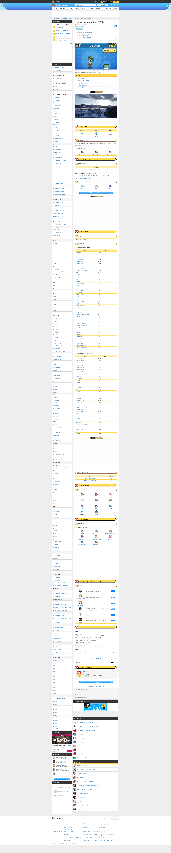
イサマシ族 (55, 318)
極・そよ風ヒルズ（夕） (80, 400)
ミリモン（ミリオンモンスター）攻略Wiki (89, 840)
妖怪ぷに (78, 692)
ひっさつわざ (55, 652)
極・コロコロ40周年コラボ (80, 371)
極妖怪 (54, 266)
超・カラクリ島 (78, 376)
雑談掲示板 (89, 37)
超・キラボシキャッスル (80, 254)
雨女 (96, 508)
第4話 (54, 671)
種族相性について (56, 558)
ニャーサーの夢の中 (79, 343)
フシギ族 (54, 321)
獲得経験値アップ (56, 435)
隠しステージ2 (55, 89)
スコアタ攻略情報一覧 (57, 577)
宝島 (76, 431)
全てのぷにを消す (56, 362)
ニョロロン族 (55, 337)
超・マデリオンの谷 (79, 263)
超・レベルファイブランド (80, 393)
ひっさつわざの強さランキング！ (59, 351)
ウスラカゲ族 (55, 332)
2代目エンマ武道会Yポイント (90, 478)
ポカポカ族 (55, 329)
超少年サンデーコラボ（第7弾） (81, 349)
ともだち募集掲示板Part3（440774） (60, 183)
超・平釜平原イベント (80, 261)
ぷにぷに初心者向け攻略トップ (59, 602)
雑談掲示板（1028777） (57, 154)
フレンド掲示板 (83, 37)
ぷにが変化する (56, 402)
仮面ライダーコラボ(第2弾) (81, 323)
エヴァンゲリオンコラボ (80, 290)
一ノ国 (77, 413)
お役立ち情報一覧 (56, 238)
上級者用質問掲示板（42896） (59, 191)
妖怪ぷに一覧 (108, 8)
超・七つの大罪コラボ (80, 259)
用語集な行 (55, 712)
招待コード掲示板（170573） (58, 186)
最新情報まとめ (56, 229)
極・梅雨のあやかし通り (80, 369)
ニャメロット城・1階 (79, 321)
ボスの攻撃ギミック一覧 (57, 596)
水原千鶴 (82, 35)
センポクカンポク (82, 502)
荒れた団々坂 (78, 296)
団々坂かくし (55, 102)
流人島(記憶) (78, 281)
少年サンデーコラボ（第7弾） (81, 347)
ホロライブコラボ (79, 312)
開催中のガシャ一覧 (57, 448)
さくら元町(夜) (78, 387)
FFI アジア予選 (78, 404)
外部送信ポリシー (82, 818)
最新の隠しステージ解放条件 (58, 81)
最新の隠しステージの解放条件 (61, 30)
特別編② (54, 693)
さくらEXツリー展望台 (57, 541)
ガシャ (91, 8)
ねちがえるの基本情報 (82, 85)
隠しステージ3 (55, 92)
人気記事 (57, 24)
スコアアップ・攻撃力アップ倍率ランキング (61, 224)
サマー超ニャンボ (89, 34)
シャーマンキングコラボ (80, 283)
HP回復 (54, 421)
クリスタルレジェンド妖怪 (58, 271)
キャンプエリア (78, 433)
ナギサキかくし (56, 119)
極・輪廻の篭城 (78, 252)
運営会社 (96, 818)
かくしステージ (63, 8)
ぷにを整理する (56, 400)
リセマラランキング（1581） (58, 207)
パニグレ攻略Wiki (102, 837)
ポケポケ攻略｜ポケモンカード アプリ (106, 824)
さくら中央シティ (56, 481)
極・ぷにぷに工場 (79, 402)
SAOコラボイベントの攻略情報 (87, 30)
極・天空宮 (78, 391)
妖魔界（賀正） (78, 332)
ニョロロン (96, 136)
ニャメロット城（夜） (80, 319)
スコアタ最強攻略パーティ (58, 580)
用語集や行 (55, 720)
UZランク (55, 282)
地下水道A (55, 525)
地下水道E (55, 536)
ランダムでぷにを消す (57, 356)
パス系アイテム (56, 630)
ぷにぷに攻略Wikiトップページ (59, 67)
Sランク (54, 299)
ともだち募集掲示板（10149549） (59, 160)
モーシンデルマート (57, 511)
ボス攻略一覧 (55, 591)
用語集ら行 (55, 723)
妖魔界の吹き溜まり (79, 336)
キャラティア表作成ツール (58, 202)
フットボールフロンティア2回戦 (81, 374)
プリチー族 (55, 326)
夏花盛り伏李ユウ (96, 154)
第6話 (54, 676)
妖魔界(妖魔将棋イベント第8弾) (81, 307)
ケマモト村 (55, 498)
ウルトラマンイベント (80, 274)
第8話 (54, 682)
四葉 (96, 188)
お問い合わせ (90, 818)
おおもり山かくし (56, 100)
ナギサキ (54, 495)
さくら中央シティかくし (57, 105)
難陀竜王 (96, 497)
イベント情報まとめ (57, 232)
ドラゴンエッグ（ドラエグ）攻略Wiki (106, 840)
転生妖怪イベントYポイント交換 (90, 480)
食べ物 (54, 635)
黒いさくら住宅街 (79, 358)
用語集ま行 (55, 717)
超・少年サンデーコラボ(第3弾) (81, 407)
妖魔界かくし (55, 116)
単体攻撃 (54, 364)
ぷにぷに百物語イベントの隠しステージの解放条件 (63, 40)
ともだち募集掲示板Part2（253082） (60, 163)
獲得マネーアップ (56, 438)
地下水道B (55, 528)
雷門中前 (77, 385)
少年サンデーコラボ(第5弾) (81, 268)
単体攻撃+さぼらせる (57, 370)
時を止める (55, 389)
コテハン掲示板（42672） (58, 157)
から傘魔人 (96, 502)
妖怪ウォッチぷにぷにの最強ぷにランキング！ (63, 36)
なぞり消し (55, 384)
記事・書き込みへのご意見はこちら (97, 686)
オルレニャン (78, 435)
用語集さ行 (55, 707)
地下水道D (55, 533)
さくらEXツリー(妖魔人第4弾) (81, 330)
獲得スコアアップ (56, 440)
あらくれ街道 (55, 544)
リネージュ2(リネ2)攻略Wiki (87, 837)
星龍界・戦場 (78, 316)
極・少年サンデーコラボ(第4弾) (81, 424)
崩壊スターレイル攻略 (68, 827)
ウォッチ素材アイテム (57, 638)
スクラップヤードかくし (57, 130)
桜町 (54, 503)
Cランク (54, 307)
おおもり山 (55, 476)
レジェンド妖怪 (56, 269)
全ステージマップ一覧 (57, 465)
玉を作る (54, 381)
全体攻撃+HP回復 (56, 375)
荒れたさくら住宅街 (79, 294)
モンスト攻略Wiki (102, 827)
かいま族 (54, 340)
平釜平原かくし (56, 124)
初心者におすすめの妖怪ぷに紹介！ (60, 604)
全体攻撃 (54, 373)
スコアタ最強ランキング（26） (59, 210)
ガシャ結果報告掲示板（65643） (59, 194)
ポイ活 (97, 1)
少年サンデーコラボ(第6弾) (81, 301)
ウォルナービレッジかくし (58, 138)
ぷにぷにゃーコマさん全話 (58, 660)
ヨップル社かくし (56, 135)
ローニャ (77, 303)
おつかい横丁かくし (57, 108)
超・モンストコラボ (79, 411)
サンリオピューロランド (80, 362)
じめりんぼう (110, 508)
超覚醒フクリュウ (110, 154)
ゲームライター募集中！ (57, 70)
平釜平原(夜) (78, 382)
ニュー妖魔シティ (56, 520)
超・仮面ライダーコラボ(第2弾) (81, 325)
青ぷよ (110, 188)
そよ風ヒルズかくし (57, 111)
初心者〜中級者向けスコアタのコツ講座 (60, 585)
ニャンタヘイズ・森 (79, 310)
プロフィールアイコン (57, 654)
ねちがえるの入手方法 (82, 83)
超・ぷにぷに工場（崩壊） (80, 338)
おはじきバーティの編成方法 (58, 561)
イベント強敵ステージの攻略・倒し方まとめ (61, 593)
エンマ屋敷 (78, 418)
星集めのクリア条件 (57, 649)
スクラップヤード (56, 509)
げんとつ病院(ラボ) (79, 427)
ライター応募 (114, 818)
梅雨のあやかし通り (79, 365)
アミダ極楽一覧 (56, 550)
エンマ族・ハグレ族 (57, 343)
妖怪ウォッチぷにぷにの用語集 (59, 698)
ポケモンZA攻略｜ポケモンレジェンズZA (71, 822)
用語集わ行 (55, 726)
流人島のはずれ (78, 341)
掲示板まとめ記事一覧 (57, 149)
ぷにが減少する (56, 405)
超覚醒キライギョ (82, 154)
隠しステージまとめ (57, 78)
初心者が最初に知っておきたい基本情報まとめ (62, 607)
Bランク (54, 304)
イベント (77, 8)
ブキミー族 (55, 334)
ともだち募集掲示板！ (59, 27)
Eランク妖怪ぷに (80, 694)
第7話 (54, 679)
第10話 (54, 687)
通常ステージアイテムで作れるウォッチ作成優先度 (62, 619)
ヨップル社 (55, 514)
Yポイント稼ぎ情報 (56, 235)
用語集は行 (55, 715)
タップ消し (55, 386)
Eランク (54, 313)
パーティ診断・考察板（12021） (59, 197)
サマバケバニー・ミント (110, 539)
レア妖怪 (54, 263)
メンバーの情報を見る (96, 682)
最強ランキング (99, 8)
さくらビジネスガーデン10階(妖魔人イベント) (84, 314)
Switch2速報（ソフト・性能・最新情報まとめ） (108, 822)
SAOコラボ (83, 34)
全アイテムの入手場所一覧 (58, 627)
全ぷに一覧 (55, 243)
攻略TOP (55, 8)
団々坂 (54, 478)
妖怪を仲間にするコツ (57, 566)
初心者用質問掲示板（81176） (59, 188)
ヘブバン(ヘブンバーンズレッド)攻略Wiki (89, 834)
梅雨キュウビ (82, 497)
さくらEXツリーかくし (57, 113)
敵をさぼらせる (56, 413)
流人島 (77, 265)
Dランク (54, 310)
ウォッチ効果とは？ (57, 622)
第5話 (54, 674)
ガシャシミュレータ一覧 (57, 459)
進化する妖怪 (55, 274)
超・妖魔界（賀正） (79, 334)
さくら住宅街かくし (57, 97)
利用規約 (65, 818)
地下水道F (55, 539)
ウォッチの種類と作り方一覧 (58, 615)
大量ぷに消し (55, 392)
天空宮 (77, 389)
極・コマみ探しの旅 (79, 409)
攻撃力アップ (55, 424)
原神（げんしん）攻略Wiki (69, 831)
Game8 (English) (103, 818)
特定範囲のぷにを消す (57, 359)
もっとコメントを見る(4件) (96, 658)
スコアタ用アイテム (57, 641)
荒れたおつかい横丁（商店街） (81, 345)
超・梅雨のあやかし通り (80, 367)
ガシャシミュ (84, 8)
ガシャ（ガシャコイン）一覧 (58, 454)
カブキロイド (110, 497)
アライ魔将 (110, 502)
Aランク (54, 302)
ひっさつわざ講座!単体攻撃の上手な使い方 (83, 178)
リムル (82, 188)
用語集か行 (55, 704)
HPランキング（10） (57, 221)
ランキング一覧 (56, 205)
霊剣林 (77, 272)
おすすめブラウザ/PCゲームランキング (63, 779)
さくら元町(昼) (78, 398)
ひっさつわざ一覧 (56, 348)
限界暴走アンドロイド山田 (110, 533)
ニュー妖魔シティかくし (57, 141)
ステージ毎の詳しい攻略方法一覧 (59, 467)
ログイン (116, 1)
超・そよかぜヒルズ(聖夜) (80, 396)
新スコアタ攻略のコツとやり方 (59, 582)
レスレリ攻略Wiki (67, 840)
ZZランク (54, 288)
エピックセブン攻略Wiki (103, 831)
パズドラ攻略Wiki (85, 827)
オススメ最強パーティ (57, 563)
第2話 (54, 665)
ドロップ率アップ (56, 432)
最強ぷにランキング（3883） (58, 213)
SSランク (55, 296)
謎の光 (77, 279)
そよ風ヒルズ (55, 487)
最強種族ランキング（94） (58, 216)
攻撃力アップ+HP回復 (57, 427)
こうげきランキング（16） (58, 218)
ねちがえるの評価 (82, 78)
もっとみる (69, 43)
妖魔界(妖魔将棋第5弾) (80, 277)
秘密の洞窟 (78, 288)
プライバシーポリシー (73, 818)
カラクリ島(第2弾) (79, 378)
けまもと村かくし (56, 122)
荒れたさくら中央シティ (80, 305)
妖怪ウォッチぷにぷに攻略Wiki (81, 689)
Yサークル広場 (78, 422)
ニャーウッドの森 (79, 292)
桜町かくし (55, 127)
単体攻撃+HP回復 (56, 367)
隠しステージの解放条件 (87, 32)
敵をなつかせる (56, 416)
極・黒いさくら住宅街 (80, 360)
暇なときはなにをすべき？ (58, 569)
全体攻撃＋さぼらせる (57, 378)
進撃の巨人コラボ (79, 285)
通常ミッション (56, 646)
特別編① (54, 690)
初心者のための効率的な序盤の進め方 (60, 610)
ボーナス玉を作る (56, 408)
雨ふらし (82, 508)
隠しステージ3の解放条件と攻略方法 (62, 33)
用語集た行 (55, 709)
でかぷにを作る (56, 397)
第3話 (54, 668)
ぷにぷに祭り (78, 327)
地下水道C (55, 530)
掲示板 (71, 8)
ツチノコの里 (78, 380)
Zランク (54, 291)
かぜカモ (96, 514)
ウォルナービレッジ (57, 517)
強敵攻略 (115, 8)
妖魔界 (77, 257)
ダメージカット (56, 419)
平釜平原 (54, 500)
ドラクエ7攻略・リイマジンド (69, 824)
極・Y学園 (77, 416)
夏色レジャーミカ (88, 35)
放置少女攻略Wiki (67, 834)
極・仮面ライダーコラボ (80, 429)
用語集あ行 (55, 701)
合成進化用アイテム (57, 633)
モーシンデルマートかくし (58, 133)
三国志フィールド (79, 299)
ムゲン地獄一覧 (56, 547)
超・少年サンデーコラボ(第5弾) (81, 270)
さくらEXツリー (56, 489)
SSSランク (55, 293)
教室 (76, 420)
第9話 (54, 685)
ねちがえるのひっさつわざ (83, 80)
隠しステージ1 (55, 86)
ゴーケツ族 (55, 323)
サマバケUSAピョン (82, 544)
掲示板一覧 (55, 146)
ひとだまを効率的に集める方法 (59, 572)
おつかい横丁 (55, 484)
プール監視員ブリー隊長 (96, 539)
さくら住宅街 (55, 473)
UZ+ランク (55, 280)
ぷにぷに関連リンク (82, 87)
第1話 (54, 663)
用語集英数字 (55, 728)
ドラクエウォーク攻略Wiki (69, 829)
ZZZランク (55, 285)
